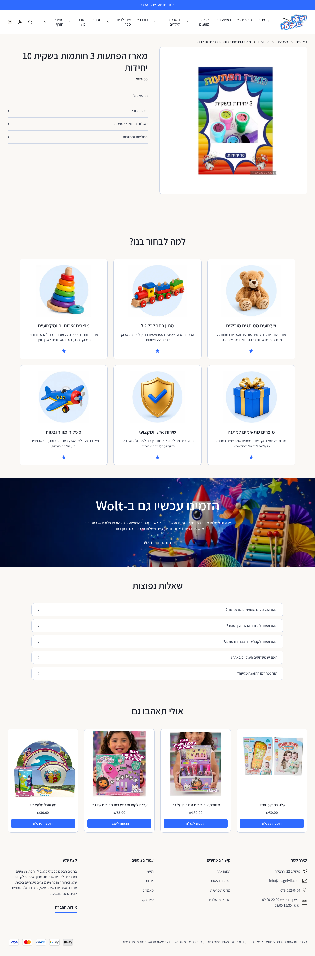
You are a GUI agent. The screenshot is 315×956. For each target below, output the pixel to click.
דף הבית (301, 42)
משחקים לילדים (173, 22)
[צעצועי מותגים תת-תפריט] (187, 22)
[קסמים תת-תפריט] (259, 19)
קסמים (266, 20)
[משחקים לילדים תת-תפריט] (155, 22)
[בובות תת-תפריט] (138, 19)
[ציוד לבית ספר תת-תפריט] (108, 22)
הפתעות (263, 42)
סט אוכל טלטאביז (43, 805)
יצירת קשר (147, 899)
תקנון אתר (223, 871)
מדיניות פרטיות (220, 890)
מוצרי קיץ (81, 22)
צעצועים (225, 20)
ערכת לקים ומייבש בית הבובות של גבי (119, 805)
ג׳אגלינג (246, 20)
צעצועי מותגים (204, 22)
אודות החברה (66, 907)
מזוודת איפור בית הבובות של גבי (196, 805)
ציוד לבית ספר (124, 22)
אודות (150, 880)
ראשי (150, 871)
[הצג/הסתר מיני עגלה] (10, 22)
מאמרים (148, 890)
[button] (301, 53)
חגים (97, 20)
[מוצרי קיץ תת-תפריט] (70, 22)
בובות (144, 20)
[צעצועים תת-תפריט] (217, 19)
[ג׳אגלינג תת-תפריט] (238, 19)
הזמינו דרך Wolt (157, 542)
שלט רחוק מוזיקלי (272, 805)
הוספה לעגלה (272, 823)
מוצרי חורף (59, 22)
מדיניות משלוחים (219, 899)
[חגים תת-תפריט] (93, 19)
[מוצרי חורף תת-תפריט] (45, 22)
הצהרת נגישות (220, 880)
